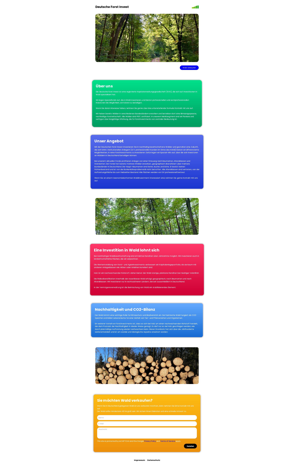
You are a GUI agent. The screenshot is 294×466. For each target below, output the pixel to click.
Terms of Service (167, 441)
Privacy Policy (150, 441)
